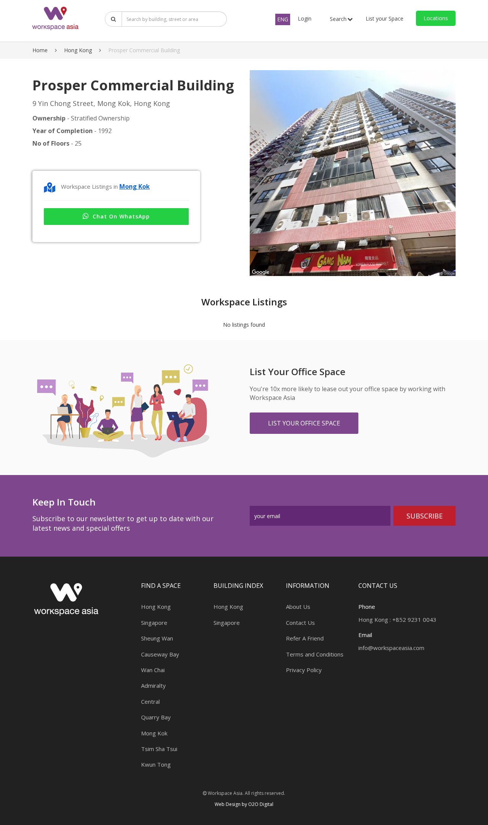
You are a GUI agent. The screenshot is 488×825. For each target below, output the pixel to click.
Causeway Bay (160, 654)
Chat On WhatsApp (121, 216)
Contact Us (300, 622)
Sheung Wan (157, 638)
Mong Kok (134, 186)
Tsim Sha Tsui (159, 749)
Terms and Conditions (315, 654)
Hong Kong (78, 50)
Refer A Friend (305, 638)
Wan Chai (153, 670)
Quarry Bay (156, 717)
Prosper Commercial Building (144, 50)
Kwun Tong (156, 764)
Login (304, 18)
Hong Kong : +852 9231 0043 (397, 619)
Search (338, 18)
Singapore (154, 622)
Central (150, 701)
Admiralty (153, 685)
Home (40, 50)
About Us (298, 606)
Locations (436, 18)
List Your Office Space (304, 423)
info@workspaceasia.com (391, 648)
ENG (282, 19)
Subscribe (424, 515)
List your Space (384, 18)
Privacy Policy (304, 670)
